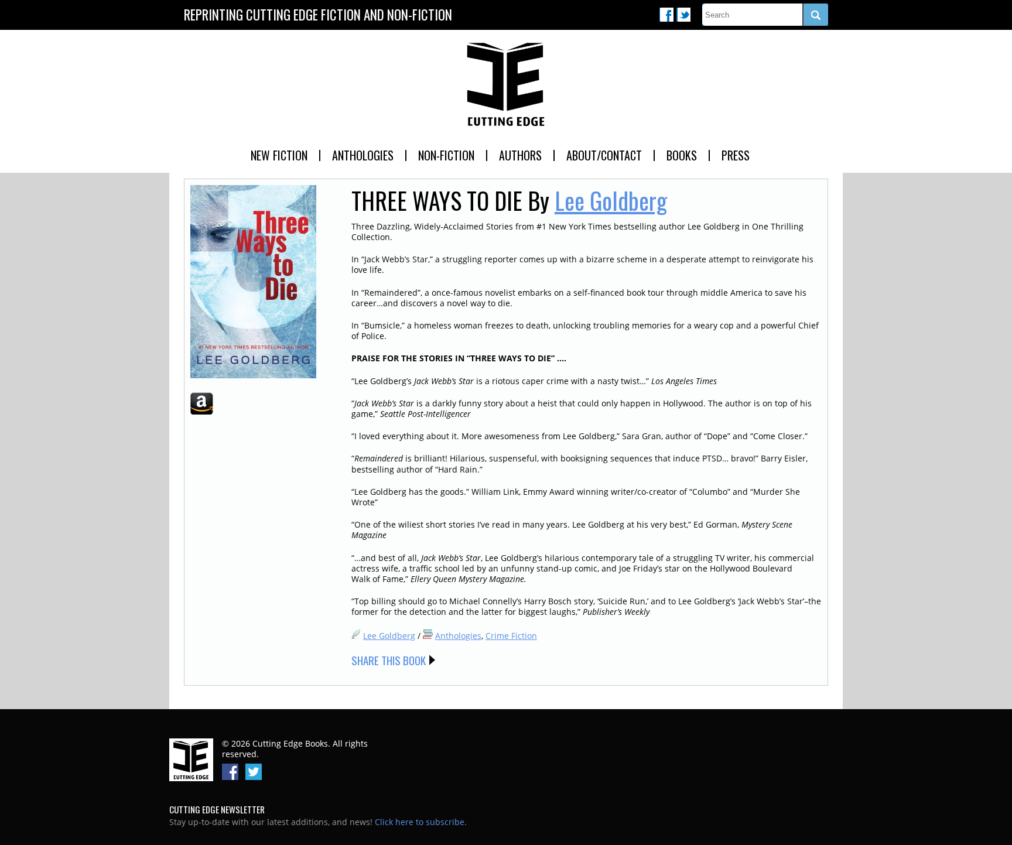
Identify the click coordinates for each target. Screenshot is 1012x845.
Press (736, 155)
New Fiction (279, 155)
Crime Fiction (511, 635)
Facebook (666, 15)
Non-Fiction (446, 155)
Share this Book (388, 660)
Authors (520, 155)
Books (681, 155)
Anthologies (363, 155)
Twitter (683, 15)
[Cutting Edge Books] (506, 85)
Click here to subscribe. (421, 821)
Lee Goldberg (611, 200)
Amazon (201, 403)
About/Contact (604, 155)
